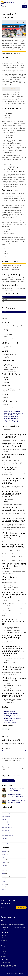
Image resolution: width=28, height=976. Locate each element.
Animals (3, 854)
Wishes (3, 887)
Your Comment (6, 748)
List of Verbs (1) (5, 843)
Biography (4, 857)
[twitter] (7, 966)
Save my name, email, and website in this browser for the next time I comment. (14, 760)
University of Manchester (11, 713)
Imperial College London (11, 717)
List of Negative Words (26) (8, 827)
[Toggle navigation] (25, 3)
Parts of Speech (5, 878)
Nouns (3, 873)
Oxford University (9, 720)
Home (4, 22)
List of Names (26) (6, 824)
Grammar (4, 865)
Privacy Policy (5, 940)
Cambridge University (10, 722)
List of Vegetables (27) (7, 841)
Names (3, 870)
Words (3, 889)
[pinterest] (12, 966)
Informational (5, 868)
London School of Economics (12, 718)
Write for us (4, 938)
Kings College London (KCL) (12, 715)
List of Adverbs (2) (6, 814)
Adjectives (4, 851)
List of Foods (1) (5, 819)
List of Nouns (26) (6, 830)
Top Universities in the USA (11, 422)
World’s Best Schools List (11, 415)
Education (4, 862)
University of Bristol (9, 711)
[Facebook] (1, 966)
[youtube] (10, 966)
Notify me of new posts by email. (11, 776)
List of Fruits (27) (5, 822)
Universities (9, 22)
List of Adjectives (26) (6, 811)
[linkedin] (4, 966)
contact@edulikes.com (7, 962)
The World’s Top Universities (12, 411)
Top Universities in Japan (11, 416)
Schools (3, 881)
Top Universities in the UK (11, 418)
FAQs (2, 943)
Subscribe (21, 907)
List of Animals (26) (6, 816)
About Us (3, 935)
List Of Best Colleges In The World (13, 413)
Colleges (4, 859)
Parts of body (5, 876)
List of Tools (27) (5, 838)
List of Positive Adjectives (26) (8, 833)
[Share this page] (9, 729)
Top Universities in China (11, 420)
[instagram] (15, 966)
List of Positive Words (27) (7, 835)
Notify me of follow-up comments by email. (12, 768)
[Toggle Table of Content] (17, 89)
